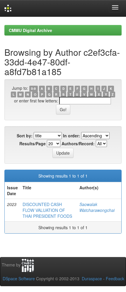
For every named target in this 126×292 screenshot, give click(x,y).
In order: (71, 136)
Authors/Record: (78, 143)
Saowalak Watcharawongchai (97, 207)
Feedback (115, 278)
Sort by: (25, 136)
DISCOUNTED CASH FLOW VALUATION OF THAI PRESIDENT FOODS (47, 210)
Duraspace (92, 278)
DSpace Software (19, 278)
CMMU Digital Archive (30, 30)
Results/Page (32, 143)
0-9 (33, 88)
